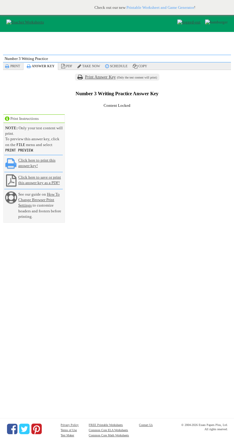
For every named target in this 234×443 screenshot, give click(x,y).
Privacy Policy (70, 425)
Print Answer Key (100, 77)
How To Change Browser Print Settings (39, 200)
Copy (142, 66)
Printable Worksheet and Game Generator (160, 7)
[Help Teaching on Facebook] (12, 429)
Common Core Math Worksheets (109, 435)
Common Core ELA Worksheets (108, 430)
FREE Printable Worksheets (106, 425)
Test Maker (67, 435)
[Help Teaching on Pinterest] (36, 429)
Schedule (119, 66)
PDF (69, 66)
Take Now (91, 66)
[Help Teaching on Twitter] (24, 429)
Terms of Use (69, 430)
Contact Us (146, 425)
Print (15, 66)
